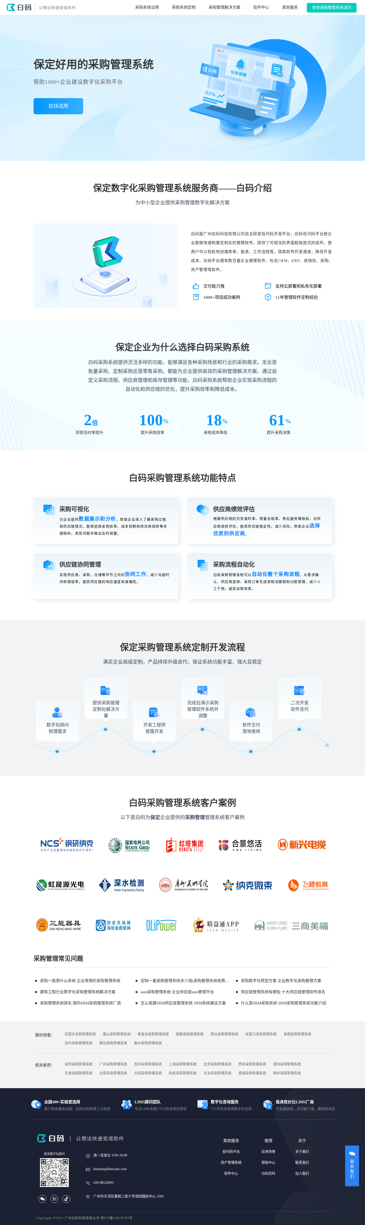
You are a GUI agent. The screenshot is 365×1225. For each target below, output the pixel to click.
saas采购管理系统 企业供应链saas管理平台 (177, 992)
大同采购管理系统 (148, 1073)
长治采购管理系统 (217, 1073)
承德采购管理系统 (297, 1034)
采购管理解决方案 (224, 7)
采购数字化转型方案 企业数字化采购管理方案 (281, 981)
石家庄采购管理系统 (80, 1034)
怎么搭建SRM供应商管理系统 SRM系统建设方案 (183, 1003)
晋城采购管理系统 (252, 1073)
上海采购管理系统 (183, 1064)
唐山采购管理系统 (117, 1034)
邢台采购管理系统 (224, 1034)
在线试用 (58, 106)
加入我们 (302, 1173)
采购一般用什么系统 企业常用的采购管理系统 (80, 981)
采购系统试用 (147, 7)
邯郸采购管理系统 (190, 1034)
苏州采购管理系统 (148, 1064)
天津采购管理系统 (78, 1073)
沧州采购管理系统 (78, 1043)
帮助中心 (268, 1162)
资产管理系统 (231, 1162)
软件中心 (261, 7)
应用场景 (268, 1151)
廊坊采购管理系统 (113, 1043)
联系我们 (302, 1162)
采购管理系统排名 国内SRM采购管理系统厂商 (80, 1003)
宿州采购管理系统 (287, 1064)
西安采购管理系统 (252, 1064)
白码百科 (268, 1173)
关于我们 (302, 1151)
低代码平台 (231, 1151)
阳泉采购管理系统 (183, 1073)
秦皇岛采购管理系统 (153, 1034)
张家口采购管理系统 (261, 1034)
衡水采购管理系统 (148, 1043)
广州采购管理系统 (113, 1064)
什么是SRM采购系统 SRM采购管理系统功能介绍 (283, 1003)
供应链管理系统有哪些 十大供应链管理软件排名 (283, 992)
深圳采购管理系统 (78, 1064)
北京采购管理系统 (217, 1064)
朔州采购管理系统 (287, 1073)
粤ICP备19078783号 (117, 1218)
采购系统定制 (184, 7)
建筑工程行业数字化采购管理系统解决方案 (77, 992)
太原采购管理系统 (113, 1073)
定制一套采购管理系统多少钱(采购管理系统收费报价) (187, 981)
